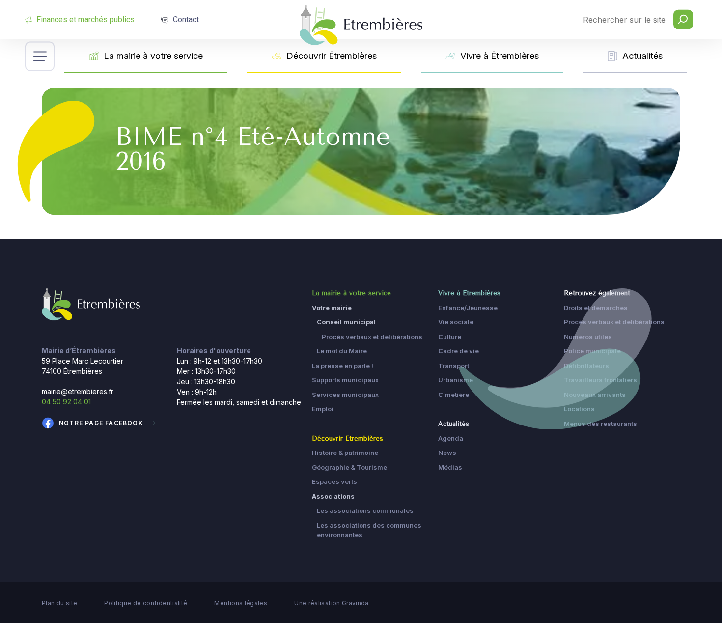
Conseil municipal (346, 322)
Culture (449, 336)
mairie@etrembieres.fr (77, 391)
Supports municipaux (345, 380)
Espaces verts (334, 481)
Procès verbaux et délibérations (372, 336)
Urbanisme (455, 380)
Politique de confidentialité (145, 603)
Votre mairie (332, 308)
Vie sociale (455, 322)
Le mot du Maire (342, 351)
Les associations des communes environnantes (369, 530)
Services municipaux (345, 394)
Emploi (322, 409)
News (447, 452)
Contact (186, 19)
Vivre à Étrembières (499, 56)
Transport (453, 365)
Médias (450, 467)
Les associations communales (365, 510)
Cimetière (453, 394)
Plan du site (59, 603)
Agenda (450, 438)
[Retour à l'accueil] (91, 304)
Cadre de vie (458, 351)
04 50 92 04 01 (66, 401)
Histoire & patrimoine (345, 452)
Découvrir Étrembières (331, 56)
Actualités (642, 56)
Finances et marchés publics (85, 19)
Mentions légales (240, 603)
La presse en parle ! (342, 365)
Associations (333, 496)
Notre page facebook (101, 422)
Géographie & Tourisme (349, 467)
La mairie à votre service (153, 56)
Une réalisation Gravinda (331, 603)
